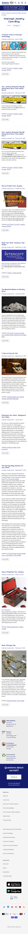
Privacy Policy (7, 820)
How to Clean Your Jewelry (9, 611)
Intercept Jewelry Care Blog (13, 13)
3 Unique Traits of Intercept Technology (12, 35)
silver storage (17, 555)
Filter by (9, 25)
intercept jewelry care (13, 397)
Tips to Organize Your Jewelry (13, 572)
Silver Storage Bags (8, 808)
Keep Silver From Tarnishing (17, 679)
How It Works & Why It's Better (11, 812)
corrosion (16, 333)
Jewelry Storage (6, 226)
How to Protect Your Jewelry (12, 186)
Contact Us (14, 777)
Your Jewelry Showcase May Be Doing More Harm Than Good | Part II (13, 88)
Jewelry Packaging (8, 849)
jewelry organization (13, 627)
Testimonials (6, 816)
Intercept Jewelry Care (8, 39)
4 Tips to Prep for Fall (9, 353)
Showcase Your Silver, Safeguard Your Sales (14, 416)
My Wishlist (6, 872)
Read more (5, 74)
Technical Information (9, 837)
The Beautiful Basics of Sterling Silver (13, 290)
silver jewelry (8, 555)
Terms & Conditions (8, 853)
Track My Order (7, 876)
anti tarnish (10, 333)
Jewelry (15, 68)
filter (12, 441)
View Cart (5, 864)
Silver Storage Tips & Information (12, 829)
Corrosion (10, 68)
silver (3, 555)
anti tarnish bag (11, 553)
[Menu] (25, 2)
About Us (5, 796)
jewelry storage (9, 335)
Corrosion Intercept (8, 841)
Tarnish (9, 70)
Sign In (5, 868)
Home (3, 13)
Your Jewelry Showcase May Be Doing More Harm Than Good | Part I (13, 134)
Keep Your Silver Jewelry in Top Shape (13, 243)
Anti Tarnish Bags (8, 833)
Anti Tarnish (10, 224)
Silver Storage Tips (9, 645)
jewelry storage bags (12, 398)
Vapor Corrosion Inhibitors (10, 845)
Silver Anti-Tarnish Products (10, 804)
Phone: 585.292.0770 (14, 785)
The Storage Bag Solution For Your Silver (12, 466)
